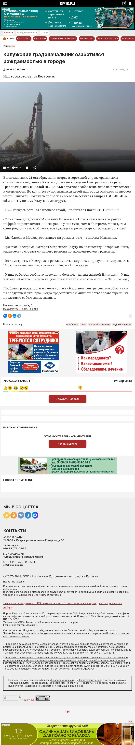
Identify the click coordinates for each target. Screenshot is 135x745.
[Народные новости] (124, 3)
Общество (9, 46)
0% (5, 388)
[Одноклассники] (10, 316)
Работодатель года (107, 38)
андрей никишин (122, 324)
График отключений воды (63, 38)
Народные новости (27, 32)
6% (16, 388)
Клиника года (87, 38)
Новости (8, 32)
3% (10, 388)
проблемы (72, 324)
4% (21, 388)
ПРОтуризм (40, 38)
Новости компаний (17, 480)
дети (83, 324)
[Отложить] (27, 167)
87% (80, 388)
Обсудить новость (67, 399)
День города (23, 38)
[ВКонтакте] (5, 316)
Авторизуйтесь (68, 444)
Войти (130, 3)
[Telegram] (19, 316)
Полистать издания (14, 581)
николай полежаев (99, 324)
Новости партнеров (89, 680)
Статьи (44, 32)
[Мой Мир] (14, 316)
